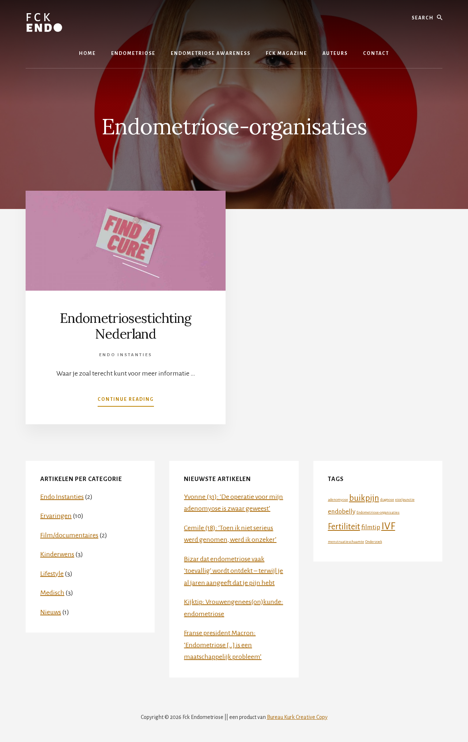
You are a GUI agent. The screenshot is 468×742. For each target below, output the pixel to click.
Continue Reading (126, 401)
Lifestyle (52, 573)
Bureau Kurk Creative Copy (297, 717)
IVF (388, 526)
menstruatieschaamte (346, 542)
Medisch (52, 592)
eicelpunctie (405, 499)
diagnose (387, 499)
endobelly (341, 511)
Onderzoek (373, 542)
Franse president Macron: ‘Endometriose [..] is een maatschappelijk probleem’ (222, 644)
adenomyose (338, 499)
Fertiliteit (344, 526)
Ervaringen (56, 515)
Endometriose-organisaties (378, 512)
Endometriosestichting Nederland (125, 326)
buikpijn (364, 498)
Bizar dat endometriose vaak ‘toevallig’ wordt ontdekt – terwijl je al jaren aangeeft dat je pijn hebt (233, 570)
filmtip (370, 527)
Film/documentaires (69, 535)
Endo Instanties (125, 355)
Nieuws (50, 612)
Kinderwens (57, 554)
